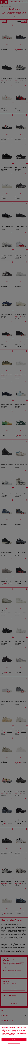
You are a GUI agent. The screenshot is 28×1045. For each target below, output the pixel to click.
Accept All (14, 1039)
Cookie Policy (13, 1034)
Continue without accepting (14, 1043)
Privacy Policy (5, 1034)
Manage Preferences (16, 1033)
